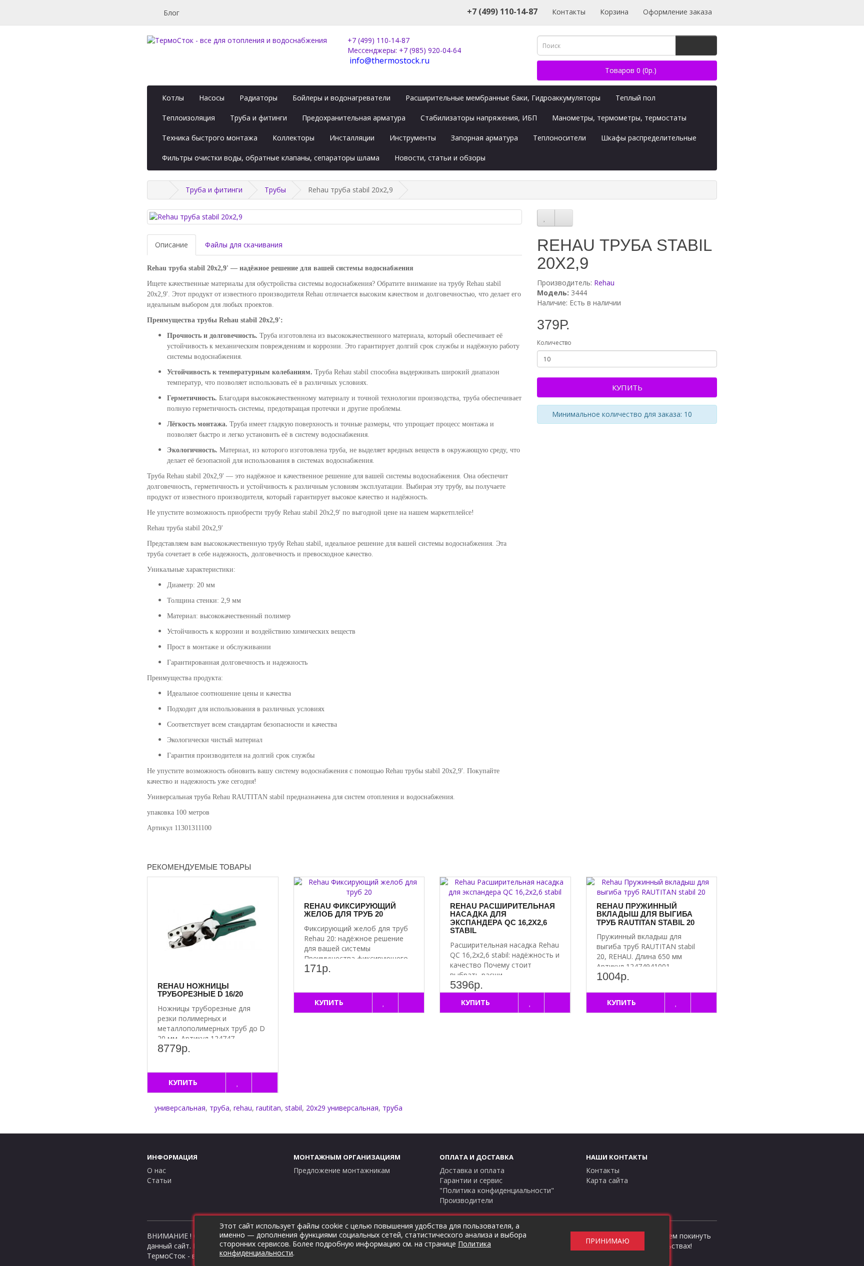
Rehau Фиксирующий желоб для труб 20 (350, 910)
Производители (466, 1200)
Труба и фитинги (258, 117)
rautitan (268, 1108)
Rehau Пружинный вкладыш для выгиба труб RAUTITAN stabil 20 (645, 914)
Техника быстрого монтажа (210, 137)
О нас (156, 1170)
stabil (293, 1108)
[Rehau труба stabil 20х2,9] (334, 216)
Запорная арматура (484, 137)
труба (220, 1108)
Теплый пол (636, 97)
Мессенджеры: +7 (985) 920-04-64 (404, 50)
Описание (171, 244)
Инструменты (413, 137)
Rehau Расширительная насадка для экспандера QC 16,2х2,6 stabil (502, 918)
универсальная (180, 1108)
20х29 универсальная (342, 1108)
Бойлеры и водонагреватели (341, 97)
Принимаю (608, 1241)
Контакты (568, 11)
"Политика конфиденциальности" (497, 1190)
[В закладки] (546, 217)
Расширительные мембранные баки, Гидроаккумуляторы (503, 97)
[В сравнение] (563, 217)
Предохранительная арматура (354, 117)
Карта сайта (607, 1180)
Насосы (211, 97)
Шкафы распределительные (648, 137)
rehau (243, 1108)
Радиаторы (259, 97)
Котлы (173, 97)
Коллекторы (293, 137)
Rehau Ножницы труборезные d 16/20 (200, 990)
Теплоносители (559, 137)
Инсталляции (352, 137)
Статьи (159, 1180)
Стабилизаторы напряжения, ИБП (478, 117)
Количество (554, 342)
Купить (627, 387)
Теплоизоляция (188, 117)
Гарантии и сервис (471, 1180)
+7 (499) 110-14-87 (379, 40)
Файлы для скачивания (243, 244)
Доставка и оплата (472, 1170)
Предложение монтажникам (342, 1170)
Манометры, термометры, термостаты (619, 117)
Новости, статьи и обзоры (440, 157)
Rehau (604, 282)
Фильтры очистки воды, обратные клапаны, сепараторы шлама (271, 157)
